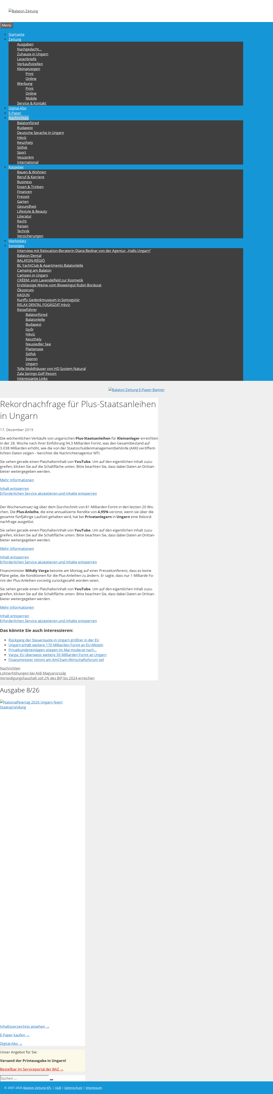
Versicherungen (30, 235)
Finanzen (24, 191)
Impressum (94, 1088)
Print (29, 73)
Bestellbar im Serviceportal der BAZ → (32, 1069)
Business (24, 181)
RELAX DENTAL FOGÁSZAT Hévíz (43, 304)
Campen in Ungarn (32, 275)
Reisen (22, 226)
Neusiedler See (38, 344)
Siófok (22, 147)
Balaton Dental (29, 255)
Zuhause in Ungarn (32, 54)
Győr (30, 329)
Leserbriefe (26, 58)
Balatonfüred (28, 122)
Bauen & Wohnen (31, 171)
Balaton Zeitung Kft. (37, 1088)
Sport (21, 152)
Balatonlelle (35, 319)
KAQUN (23, 294)
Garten (23, 201)
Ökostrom (25, 289)
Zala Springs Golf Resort (37, 373)
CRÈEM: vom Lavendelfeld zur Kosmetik (50, 280)
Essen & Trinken (30, 186)
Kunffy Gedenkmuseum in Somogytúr (48, 299)
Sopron (32, 358)
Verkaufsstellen (30, 63)
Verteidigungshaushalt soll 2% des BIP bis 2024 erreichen (47, 678)
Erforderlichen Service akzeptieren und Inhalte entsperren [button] (48, 493)
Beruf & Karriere (30, 176)
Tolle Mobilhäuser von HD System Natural (51, 368)
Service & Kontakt (31, 103)
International (27, 162)
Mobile (31, 98)
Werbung (24, 83)
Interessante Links (32, 378)
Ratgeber (16, 167)
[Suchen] (51, 1079)
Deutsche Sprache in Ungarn (40, 132)
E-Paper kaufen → (15, 1034)
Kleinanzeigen (28, 68)
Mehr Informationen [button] (17, 479)
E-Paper (15, 112)
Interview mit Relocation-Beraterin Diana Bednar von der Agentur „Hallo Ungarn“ (84, 250)
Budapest (25, 127)
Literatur (24, 216)
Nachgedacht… (29, 49)
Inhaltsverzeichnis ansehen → (24, 1026)
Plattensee (34, 348)
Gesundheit (26, 206)
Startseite (17, 34)
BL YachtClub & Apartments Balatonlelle (50, 265)
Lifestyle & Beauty (32, 211)
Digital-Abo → (11, 1043)
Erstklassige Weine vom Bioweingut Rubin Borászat (59, 285)
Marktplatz (17, 240)
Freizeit (23, 196)
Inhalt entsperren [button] (14, 488)
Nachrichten (19, 117)
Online (31, 78)
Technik (23, 230)
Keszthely (25, 142)
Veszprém (25, 157)
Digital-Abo (17, 108)
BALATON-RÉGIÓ (31, 260)
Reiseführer (27, 309)
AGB (58, 1088)
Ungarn (32, 363)
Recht (22, 221)
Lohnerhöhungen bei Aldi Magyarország (33, 673)
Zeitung (15, 39)
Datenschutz (73, 1088)
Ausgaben (25, 44)
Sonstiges (16, 245)
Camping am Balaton (34, 270)
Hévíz (21, 137)
